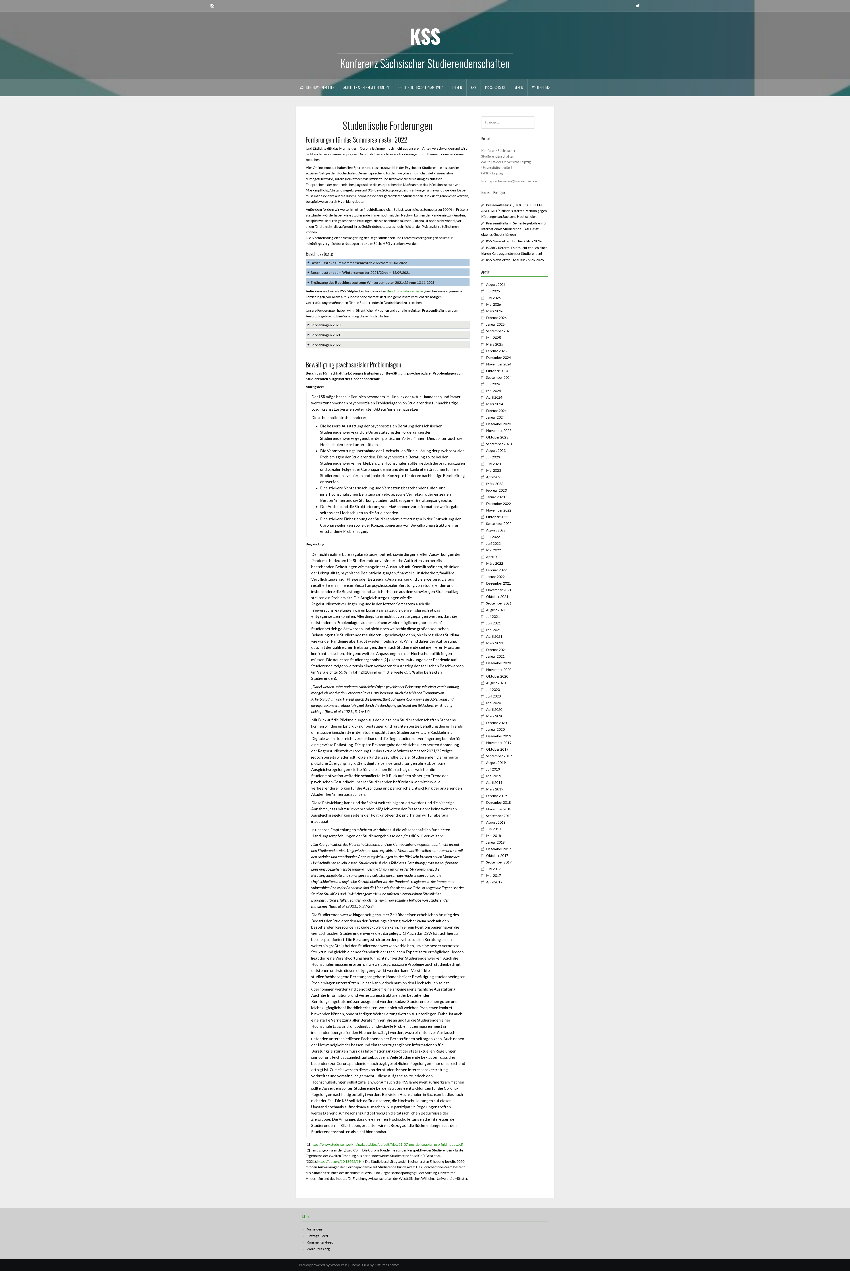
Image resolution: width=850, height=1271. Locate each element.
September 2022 (499, 523)
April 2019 (494, 782)
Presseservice (495, 87)
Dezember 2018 (498, 802)
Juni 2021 (493, 623)
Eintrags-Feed (317, 1236)
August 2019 (496, 762)
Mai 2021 (493, 630)
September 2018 (499, 815)
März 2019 (494, 789)
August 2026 (496, 284)
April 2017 (494, 882)
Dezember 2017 (498, 849)
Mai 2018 (493, 835)
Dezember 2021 (498, 583)
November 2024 (498, 364)
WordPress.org (318, 1249)
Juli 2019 (493, 769)
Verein (518, 87)
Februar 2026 (496, 317)
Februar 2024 (496, 410)
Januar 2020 (495, 729)
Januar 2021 (495, 656)
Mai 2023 (493, 470)
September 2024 (499, 377)
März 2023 (494, 483)
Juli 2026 (493, 291)
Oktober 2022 (497, 517)
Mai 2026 (493, 304)
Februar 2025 (496, 351)
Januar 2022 (495, 576)
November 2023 (498, 430)
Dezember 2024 (498, 357)
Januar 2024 (495, 417)
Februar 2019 (496, 796)
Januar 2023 (495, 497)
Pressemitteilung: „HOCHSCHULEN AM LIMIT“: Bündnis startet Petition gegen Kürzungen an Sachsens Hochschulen (514, 210)
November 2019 (498, 742)
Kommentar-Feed (320, 1242)
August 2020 (496, 683)
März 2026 (494, 311)
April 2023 (494, 477)
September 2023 (499, 444)
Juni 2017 (493, 869)
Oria (365, 1265)
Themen (457, 87)
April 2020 (494, 709)
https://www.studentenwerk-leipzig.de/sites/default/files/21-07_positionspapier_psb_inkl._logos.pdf (387, 1144)
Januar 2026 (495, 324)
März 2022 (494, 563)
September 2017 (499, 862)
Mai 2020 (493, 703)
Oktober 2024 (497, 371)
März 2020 (494, 716)
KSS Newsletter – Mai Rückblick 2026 (515, 260)
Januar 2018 (495, 842)
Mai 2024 (493, 390)
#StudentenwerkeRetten (316, 87)
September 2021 (499, 603)
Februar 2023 (496, 490)
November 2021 (498, 590)
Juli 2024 (493, 384)
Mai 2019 (493, 776)
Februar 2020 (496, 722)
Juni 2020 (493, 696)
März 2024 (494, 404)
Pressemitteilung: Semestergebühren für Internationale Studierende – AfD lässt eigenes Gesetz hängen (514, 229)
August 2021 (496, 610)
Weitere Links (541, 87)
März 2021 (494, 643)
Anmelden (314, 1229)
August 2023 (496, 450)
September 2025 (499, 331)
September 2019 (499, 756)
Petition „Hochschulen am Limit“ (420, 87)
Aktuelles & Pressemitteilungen (366, 87)
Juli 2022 (493, 537)
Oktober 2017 (497, 855)
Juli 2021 (493, 616)
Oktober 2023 (497, 437)
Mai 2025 (493, 337)
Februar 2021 (496, 649)
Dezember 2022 (498, 503)
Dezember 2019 (498, 736)
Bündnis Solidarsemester (405, 291)
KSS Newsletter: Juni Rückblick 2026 (514, 241)
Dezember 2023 (498, 424)
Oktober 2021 (497, 596)
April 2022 (494, 556)
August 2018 (496, 822)
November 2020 (498, 669)
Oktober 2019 (497, 749)
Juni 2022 (493, 543)
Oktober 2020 (497, 676)
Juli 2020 (493, 689)
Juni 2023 (493, 464)
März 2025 (494, 344)
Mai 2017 (493, 875)
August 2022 (496, 530)
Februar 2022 (496, 570)
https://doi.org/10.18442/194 (340, 1161)
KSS (425, 35)
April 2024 (494, 397)
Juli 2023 (493, 457)
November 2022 (498, 510)
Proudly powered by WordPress (323, 1265)
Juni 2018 (493, 829)
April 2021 (494, 636)
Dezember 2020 (498, 663)
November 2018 (498, 809)
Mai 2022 (493, 550)
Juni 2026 (493, 298)
